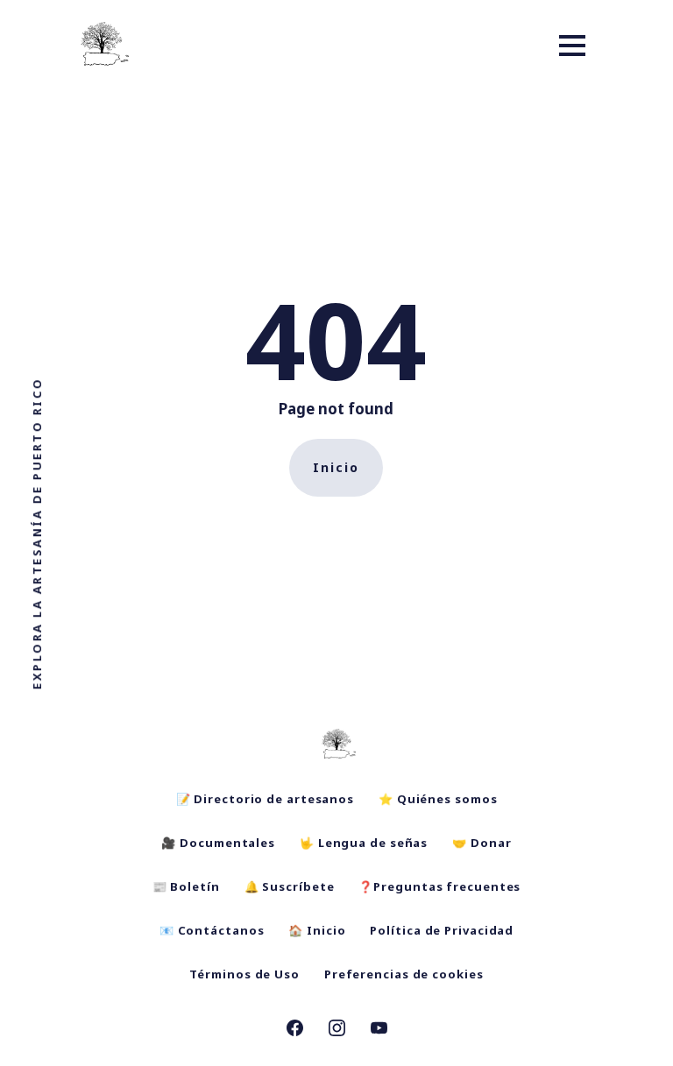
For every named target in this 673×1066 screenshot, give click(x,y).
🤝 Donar (481, 843)
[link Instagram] (337, 1030)
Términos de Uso (244, 974)
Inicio (336, 467)
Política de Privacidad (442, 930)
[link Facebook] (295, 1030)
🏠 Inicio (316, 930)
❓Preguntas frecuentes (439, 886)
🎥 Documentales (218, 843)
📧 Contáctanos (212, 930)
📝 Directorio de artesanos (265, 799)
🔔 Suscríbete (289, 886)
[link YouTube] (379, 1030)
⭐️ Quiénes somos (438, 799)
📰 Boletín (186, 886)
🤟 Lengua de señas (364, 843)
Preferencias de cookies (404, 974)
